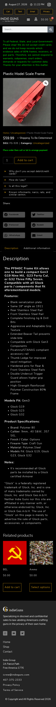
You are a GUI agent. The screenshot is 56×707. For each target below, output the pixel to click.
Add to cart (25, 160)
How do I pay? (17, 180)
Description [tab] (11, 248)
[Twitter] (22, 633)
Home (6, 133)
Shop (6, 647)
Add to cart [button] (12, 587)
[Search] (50, 29)
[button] (28, 19)
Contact (7, 651)
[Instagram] (49, 4)
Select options (40, 587)
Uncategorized (18, 133)
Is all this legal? (18, 186)
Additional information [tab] (37, 248)
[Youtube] (14, 633)
